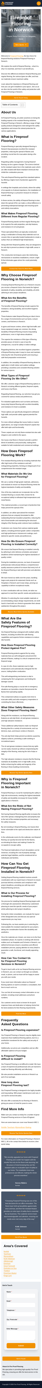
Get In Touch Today (21, 98)
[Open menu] (39, 3)
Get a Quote (19, 45)
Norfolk (3, 1127)
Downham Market (10, 1273)
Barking (28, 1127)
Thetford (7, 1271)
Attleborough (8, 1261)
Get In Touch (21, 1358)
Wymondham (20, 1127)
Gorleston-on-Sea (10, 1268)
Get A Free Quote (21, 1237)
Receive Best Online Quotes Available (21, 612)
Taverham (10, 1127)
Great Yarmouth (9, 1266)
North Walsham (9, 1259)
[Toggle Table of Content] (21, 105)
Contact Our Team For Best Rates (21, 268)
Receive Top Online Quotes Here (21, 772)
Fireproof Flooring (16, 56)
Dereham (7, 1263)
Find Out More (21, 1014)
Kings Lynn (8, 1275)
